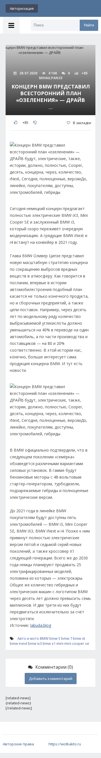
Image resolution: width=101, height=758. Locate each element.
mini (59, 643)
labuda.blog (40, 625)
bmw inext (18, 643)
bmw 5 (54, 638)
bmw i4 (79, 638)
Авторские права (18, 743)
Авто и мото (28, 638)
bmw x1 (49, 643)
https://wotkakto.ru (65, 743)
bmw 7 (66, 638)
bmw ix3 (35, 643)
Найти (89, 25)
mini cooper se (76, 643)
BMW (44, 638)
